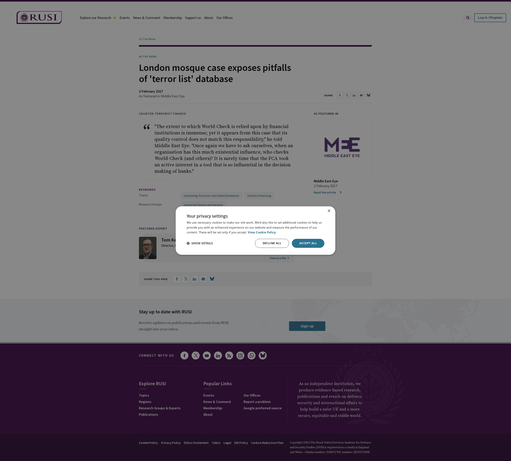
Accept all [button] (308, 243)
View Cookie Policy (262, 232)
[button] (200, 243)
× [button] (328, 210)
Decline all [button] (272, 243)
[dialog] (255, 230)
